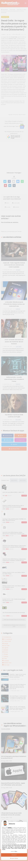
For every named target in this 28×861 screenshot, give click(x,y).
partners (10, 827)
